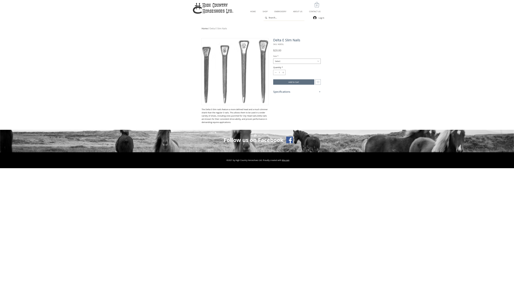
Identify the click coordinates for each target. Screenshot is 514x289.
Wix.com (285, 160)
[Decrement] (275, 72)
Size (275, 56)
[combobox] (297, 61)
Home (205, 28)
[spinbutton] (279, 72)
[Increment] (283, 72)
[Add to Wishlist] (318, 82)
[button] (317, 4)
